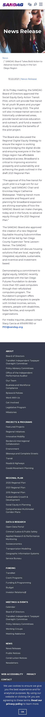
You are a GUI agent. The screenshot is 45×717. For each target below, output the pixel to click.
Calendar (10, 607)
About (10, 351)
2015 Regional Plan (15, 492)
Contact (6, 679)
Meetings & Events (17, 602)
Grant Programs (14, 578)
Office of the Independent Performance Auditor (19, 374)
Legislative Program (16, 407)
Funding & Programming (18, 583)
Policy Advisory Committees (19, 368)
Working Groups (14, 629)
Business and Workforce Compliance (18, 386)
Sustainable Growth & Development (17, 498)
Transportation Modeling (18, 549)
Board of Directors (15, 356)
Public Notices (13, 653)
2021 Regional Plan (15, 487)
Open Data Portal (15, 527)
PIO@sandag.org (12, 327)
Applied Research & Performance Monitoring (23, 537)
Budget (10, 587)
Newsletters (12, 663)
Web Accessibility (12, 674)
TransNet (10, 573)
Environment (12, 449)
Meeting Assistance (15, 634)
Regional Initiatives (15, 432)
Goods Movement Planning (20, 468)
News (5, 58)
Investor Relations (15, 592)
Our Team (11, 380)
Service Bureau (14, 558)
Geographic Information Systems (22, 553)
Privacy (31, 674)
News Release (29, 79)
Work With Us (13, 398)
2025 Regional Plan (16, 483)
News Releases (13, 648)
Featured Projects (15, 427)
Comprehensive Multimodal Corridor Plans (20, 510)
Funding (11, 568)
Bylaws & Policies (14, 393)
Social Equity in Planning (18, 505)
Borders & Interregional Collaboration (18, 442)
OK (22, 712)
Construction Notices (16, 658)
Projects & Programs (19, 422)
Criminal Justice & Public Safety (21, 531)
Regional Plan (14, 478)
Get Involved (12, 402)
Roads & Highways (15, 463)
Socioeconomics (14, 544)
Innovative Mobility (15, 436)
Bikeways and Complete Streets (22, 453)
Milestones (11, 412)
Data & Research (16, 522)
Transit (9, 458)
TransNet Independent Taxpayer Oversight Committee (22, 362)
